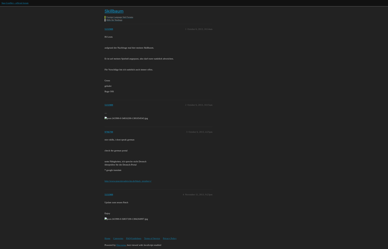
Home (107, 238)
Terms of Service (152, 238)
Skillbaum (114, 11)
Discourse (121, 245)
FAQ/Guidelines (133, 238)
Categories (118, 238)
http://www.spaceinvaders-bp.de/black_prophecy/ (128, 181)
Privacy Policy (170, 238)
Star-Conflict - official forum (15, 3)
